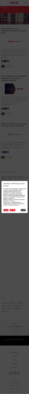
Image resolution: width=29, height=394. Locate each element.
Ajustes (23, 210)
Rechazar (12, 210)
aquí (10, 202)
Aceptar (6, 210)
